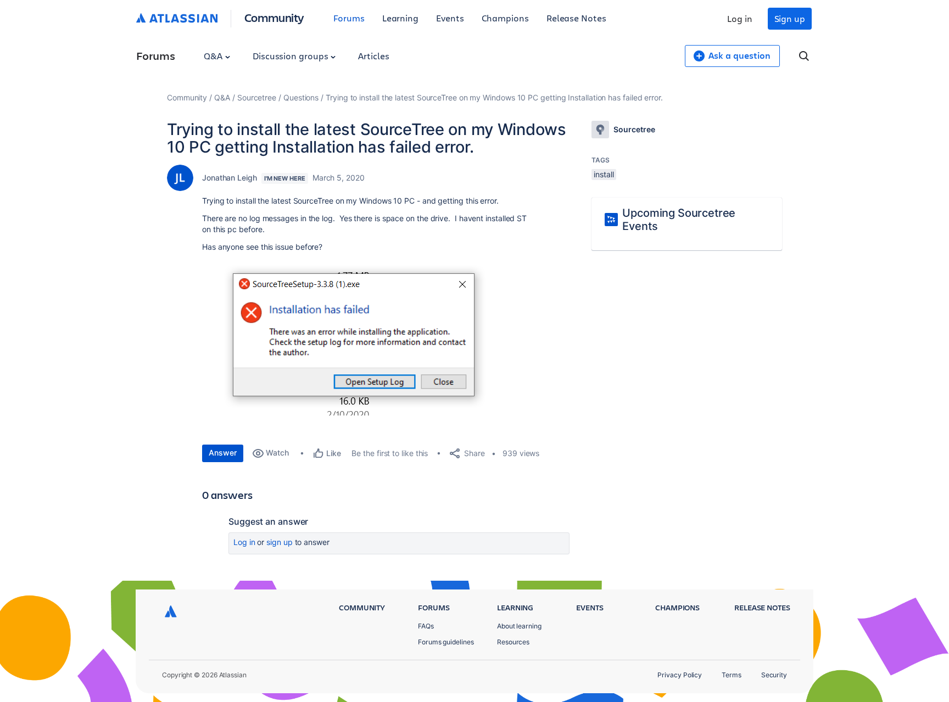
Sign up (789, 18)
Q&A (214, 55)
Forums (349, 18)
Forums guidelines (446, 642)
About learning (519, 626)
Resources (513, 642)
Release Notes (576, 18)
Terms (731, 675)
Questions (301, 97)
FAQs (426, 626)
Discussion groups (292, 55)
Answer (223, 452)
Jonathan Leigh (229, 177)
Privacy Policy (679, 675)
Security (774, 675)
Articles (373, 55)
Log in (739, 18)
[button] (360, 337)
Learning (400, 18)
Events (450, 18)
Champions (505, 18)
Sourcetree (256, 97)
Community (274, 17)
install (603, 174)
